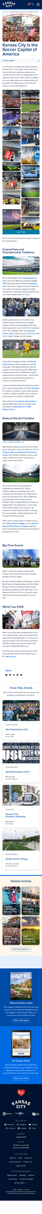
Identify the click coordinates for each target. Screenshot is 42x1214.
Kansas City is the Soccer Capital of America (25, 12)
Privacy (26, 1190)
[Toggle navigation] (38, 4)
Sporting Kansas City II (17, 772)
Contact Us (28, 1158)
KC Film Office (20, 1183)
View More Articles (20, 949)
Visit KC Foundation (26, 1179)
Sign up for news (21, 1078)
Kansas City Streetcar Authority (15, 815)
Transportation (9, 809)
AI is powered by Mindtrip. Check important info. (21, 1192)
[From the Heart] (21, 1092)
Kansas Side (9, 736)
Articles (5, 12)
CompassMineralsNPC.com (13, 442)
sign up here (11, 656)
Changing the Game (28, 910)
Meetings (22, 1175)
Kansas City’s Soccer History (10, 939)
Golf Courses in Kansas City (29, 939)
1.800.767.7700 (21, 1137)
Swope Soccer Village (16, 859)
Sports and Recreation (12, 725)
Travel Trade (12, 1179)
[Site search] (33, 5)
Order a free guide (21, 1020)
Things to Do (28, 1162)
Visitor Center (21, 1166)
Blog (20, 1158)
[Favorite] (36, 702)
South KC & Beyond (11, 779)
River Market (9, 824)
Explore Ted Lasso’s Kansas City (10, 909)
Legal (14, 1190)
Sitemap (20, 1190)
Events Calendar (15, 1162)
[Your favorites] (29, 4)
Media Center (12, 1175)
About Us (13, 1158)
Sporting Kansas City (16, 729)
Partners (31, 1175)
